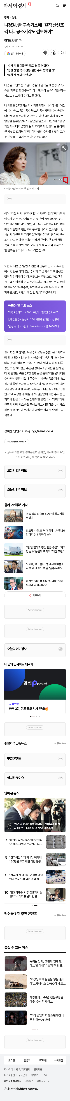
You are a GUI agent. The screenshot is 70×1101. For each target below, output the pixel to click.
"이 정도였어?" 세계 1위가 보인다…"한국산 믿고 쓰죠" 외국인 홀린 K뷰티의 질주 (35, 312)
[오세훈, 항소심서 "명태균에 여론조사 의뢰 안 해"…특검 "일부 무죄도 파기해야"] (13, 572)
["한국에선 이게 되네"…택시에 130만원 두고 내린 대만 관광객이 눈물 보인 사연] (56, 865)
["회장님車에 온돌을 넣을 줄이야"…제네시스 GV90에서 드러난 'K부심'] (15, 988)
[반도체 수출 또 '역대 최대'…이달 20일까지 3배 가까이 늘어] (13, 538)
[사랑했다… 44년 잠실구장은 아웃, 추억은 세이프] (15, 1006)
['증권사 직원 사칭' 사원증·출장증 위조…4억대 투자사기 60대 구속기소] (56, 848)
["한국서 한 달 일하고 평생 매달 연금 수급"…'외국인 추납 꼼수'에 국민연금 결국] (56, 883)
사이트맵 (58, 1060)
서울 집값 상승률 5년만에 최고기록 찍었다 (45, 516)
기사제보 (35, 1075)
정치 (6, 17)
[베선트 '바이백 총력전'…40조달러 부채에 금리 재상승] (13, 588)
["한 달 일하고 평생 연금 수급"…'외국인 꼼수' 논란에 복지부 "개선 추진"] (13, 555)
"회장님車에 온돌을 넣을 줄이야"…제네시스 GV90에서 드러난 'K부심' (46, 981)
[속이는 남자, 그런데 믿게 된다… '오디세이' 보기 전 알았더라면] (15, 970)
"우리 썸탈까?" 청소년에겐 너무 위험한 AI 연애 (46, 1018)
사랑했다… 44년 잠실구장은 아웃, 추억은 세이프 (46, 999)
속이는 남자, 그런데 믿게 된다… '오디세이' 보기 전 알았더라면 (46, 964)
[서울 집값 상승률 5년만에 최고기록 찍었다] (13, 521)
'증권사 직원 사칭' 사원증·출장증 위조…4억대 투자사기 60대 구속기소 (26, 844)
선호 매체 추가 (17, 53)
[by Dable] (60, 915)
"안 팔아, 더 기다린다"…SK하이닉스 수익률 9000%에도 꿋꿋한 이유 (35, 326)
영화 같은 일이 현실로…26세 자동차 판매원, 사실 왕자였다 (35, 319)
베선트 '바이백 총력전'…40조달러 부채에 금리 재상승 (44, 583)
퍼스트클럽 (9, 1075)
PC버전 (42, 1060)
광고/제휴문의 (23, 1069)
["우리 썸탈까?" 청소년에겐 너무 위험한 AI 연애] (15, 1024)
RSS (45, 1075)
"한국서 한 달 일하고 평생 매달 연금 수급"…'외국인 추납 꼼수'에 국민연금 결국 (26, 879)
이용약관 (29, 1081)
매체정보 (41, 1081)
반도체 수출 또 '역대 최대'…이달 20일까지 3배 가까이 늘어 (45, 532)
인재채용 (38, 1069)
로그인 (11, 1060)
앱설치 (27, 1060)
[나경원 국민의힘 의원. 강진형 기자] (35, 163)
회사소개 (8, 1069)
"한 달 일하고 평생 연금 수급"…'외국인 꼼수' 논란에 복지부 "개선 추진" (45, 549)
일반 (14, 17)
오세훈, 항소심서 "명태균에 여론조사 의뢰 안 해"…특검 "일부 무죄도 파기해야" (46, 566)
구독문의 (22, 1075)
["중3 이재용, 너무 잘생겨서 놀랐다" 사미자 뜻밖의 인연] (56, 900)
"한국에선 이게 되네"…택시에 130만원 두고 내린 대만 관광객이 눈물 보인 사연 (26, 861)
